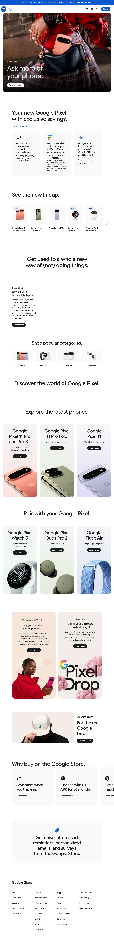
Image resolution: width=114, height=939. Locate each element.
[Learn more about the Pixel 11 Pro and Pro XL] (20, 223)
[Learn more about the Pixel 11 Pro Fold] (38, 223)
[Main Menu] (3, 9)
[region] (57, 223)
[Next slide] (105, 221)
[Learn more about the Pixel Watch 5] (75, 223)
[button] (87, 9)
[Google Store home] (10, 9)
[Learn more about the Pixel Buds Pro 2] (94, 223)
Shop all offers (87, 2)
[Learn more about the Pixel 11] (57, 223)
